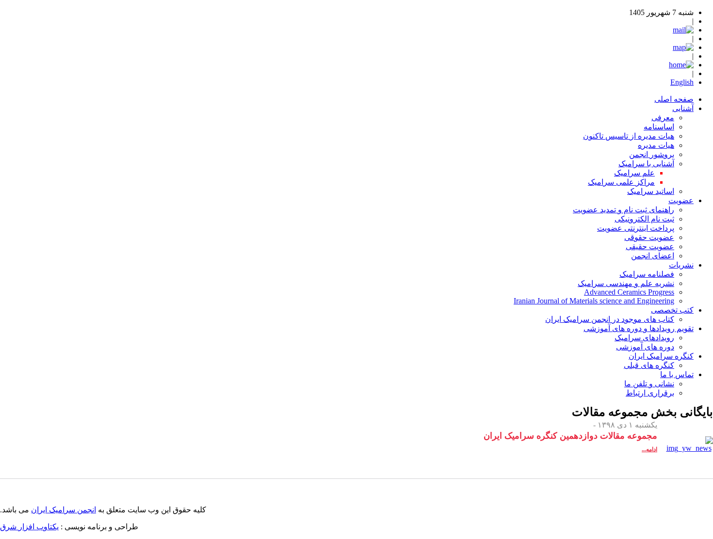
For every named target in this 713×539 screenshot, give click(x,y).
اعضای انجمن (652, 256)
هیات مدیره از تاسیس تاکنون (628, 136)
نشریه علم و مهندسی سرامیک (626, 283)
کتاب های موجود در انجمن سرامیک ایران (609, 319)
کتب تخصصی (672, 310)
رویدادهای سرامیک (644, 337)
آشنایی (683, 108)
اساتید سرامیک (650, 191)
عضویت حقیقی (650, 246)
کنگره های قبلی (649, 365)
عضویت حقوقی (649, 237)
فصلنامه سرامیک (646, 274)
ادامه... (649, 449)
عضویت (681, 200)
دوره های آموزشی (645, 347)
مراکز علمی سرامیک (621, 182)
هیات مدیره (656, 145)
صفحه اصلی (674, 99)
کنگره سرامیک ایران (661, 356)
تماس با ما (677, 374)
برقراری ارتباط (650, 393)
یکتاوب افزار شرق (29, 527)
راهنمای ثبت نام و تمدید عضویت (623, 210)
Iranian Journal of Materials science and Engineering (594, 301)
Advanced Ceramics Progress (629, 292)
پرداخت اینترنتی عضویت (635, 228)
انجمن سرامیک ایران (63, 510)
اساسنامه (659, 127)
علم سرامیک (634, 173)
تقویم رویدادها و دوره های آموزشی (638, 328)
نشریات (681, 265)
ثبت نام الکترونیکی (644, 219)
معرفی (662, 117)
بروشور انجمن (651, 154)
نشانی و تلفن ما (649, 384)
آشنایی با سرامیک (646, 163)
